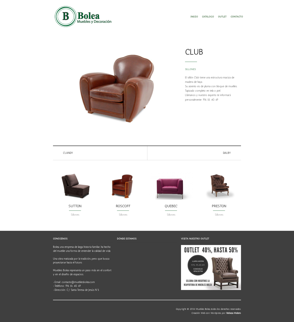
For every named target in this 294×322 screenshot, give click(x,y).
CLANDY (68, 152)
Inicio (194, 16)
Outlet (222, 16)
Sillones (190, 69)
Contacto (237, 16)
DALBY (227, 152)
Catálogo (208, 16)
